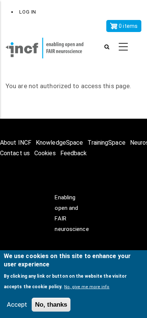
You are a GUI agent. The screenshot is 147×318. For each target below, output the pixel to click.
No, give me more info (86, 286)
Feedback (73, 153)
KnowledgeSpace (59, 142)
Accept (17, 304)
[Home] (49, 47)
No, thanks (51, 304)
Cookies (45, 153)
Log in (27, 12)
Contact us (15, 153)
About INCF (15, 142)
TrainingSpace (106, 142)
